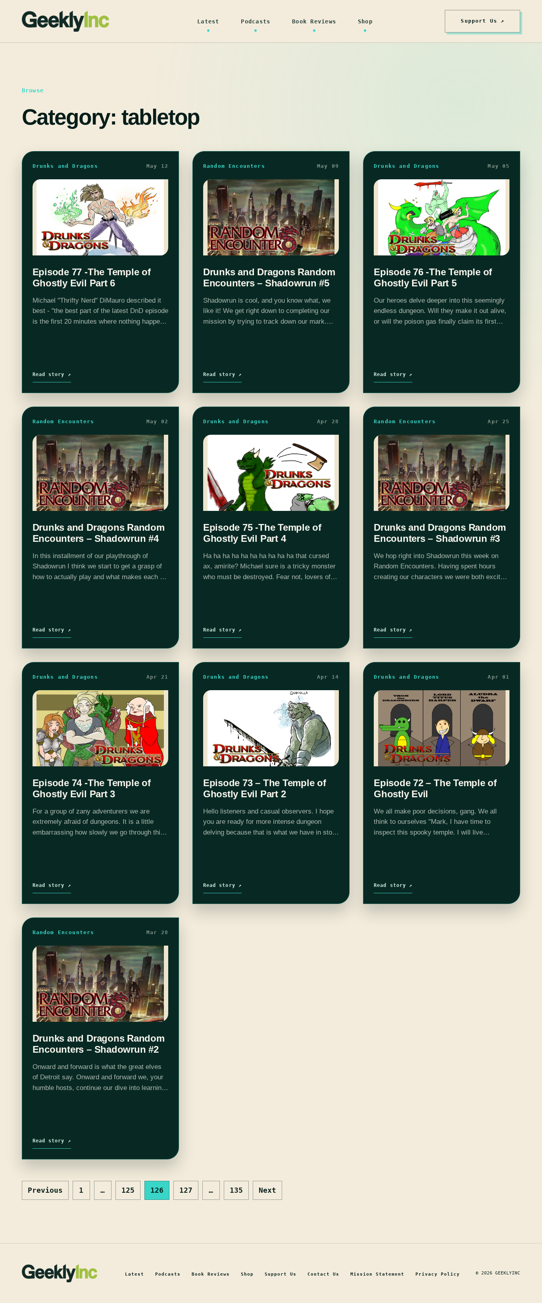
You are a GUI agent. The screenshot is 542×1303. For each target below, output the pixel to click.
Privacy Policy (437, 1274)
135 (236, 1190)
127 (185, 1190)
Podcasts (255, 21)
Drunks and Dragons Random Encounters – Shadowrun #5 (269, 277)
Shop (365, 21)
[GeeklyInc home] (65, 21)
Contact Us (323, 1274)
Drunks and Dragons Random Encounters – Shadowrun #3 (440, 532)
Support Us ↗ (482, 21)
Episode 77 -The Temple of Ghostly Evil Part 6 (92, 277)
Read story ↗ (52, 374)
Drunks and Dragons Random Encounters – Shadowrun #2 (99, 1043)
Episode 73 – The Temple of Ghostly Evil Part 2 (264, 788)
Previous (45, 1190)
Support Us (280, 1274)
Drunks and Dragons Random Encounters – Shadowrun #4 (99, 532)
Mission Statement (377, 1274)
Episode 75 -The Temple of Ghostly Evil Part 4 (262, 532)
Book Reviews (314, 21)
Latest (208, 21)
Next (267, 1190)
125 (128, 1190)
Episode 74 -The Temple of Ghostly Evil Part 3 (92, 788)
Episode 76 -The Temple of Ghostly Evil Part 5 (433, 277)
